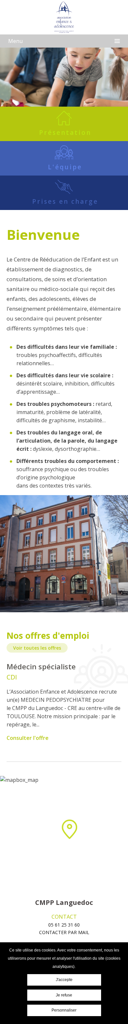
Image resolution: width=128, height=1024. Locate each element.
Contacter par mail (64, 932)
